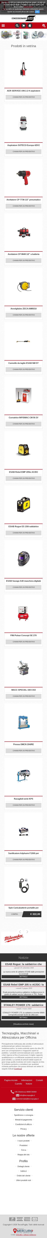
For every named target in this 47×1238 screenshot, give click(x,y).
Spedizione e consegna (23, 1115)
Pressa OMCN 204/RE (23, 744)
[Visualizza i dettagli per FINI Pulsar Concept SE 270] (23, 614)
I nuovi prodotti (23, 1141)
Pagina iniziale (29, 25)
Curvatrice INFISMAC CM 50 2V (23, 418)
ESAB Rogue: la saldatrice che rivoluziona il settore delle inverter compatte (23, 964)
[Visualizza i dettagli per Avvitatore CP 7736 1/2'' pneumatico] (23, 178)
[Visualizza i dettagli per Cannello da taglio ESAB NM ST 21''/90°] (23, 341)
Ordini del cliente (23, 1176)
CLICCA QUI (28, 7)
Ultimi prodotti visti (23, 1180)
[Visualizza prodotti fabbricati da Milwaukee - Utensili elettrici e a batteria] (14, 938)
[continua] (18, 1069)
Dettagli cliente (23, 1166)
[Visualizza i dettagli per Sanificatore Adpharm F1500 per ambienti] (23, 831)
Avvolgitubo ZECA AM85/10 (24, 309)
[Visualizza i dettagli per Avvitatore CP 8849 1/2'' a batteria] (23, 232)
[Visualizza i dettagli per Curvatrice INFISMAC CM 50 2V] (23, 396)
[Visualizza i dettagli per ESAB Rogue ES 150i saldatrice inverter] (23, 505)
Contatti (39, 1080)
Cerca (23, 1150)
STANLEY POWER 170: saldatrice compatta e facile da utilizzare (23, 1005)
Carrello (23, 25)
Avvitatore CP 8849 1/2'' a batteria (23, 254)
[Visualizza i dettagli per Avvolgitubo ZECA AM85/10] (23, 287)
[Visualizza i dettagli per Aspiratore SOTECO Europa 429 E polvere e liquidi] (23, 123)
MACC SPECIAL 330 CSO (23, 690)
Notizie (29, 1084)
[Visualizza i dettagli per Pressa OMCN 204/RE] (23, 722)
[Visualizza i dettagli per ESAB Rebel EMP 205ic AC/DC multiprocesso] (23, 450)
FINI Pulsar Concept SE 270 (23, 635)
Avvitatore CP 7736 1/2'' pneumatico (24, 200)
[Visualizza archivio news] (23, 1024)
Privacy (23, 1129)
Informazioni (26, 1080)
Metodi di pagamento (23, 1120)
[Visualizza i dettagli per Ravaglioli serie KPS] (23, 777)
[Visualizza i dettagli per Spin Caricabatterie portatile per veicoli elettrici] (23, 886)
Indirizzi (23, 1171)
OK (37, 12)
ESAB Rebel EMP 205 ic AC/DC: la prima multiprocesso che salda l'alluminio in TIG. (23, 985)
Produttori (23, 1145)
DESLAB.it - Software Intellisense (26, 1235)
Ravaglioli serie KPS (23, 799)
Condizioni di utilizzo (23, 1124)
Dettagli (23, 977)
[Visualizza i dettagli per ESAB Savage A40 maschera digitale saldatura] (23, 559)
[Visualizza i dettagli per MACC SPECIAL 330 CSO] (23, 668)
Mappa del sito (23, 1154)
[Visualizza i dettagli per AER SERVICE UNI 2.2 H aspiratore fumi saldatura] (23, 69)
